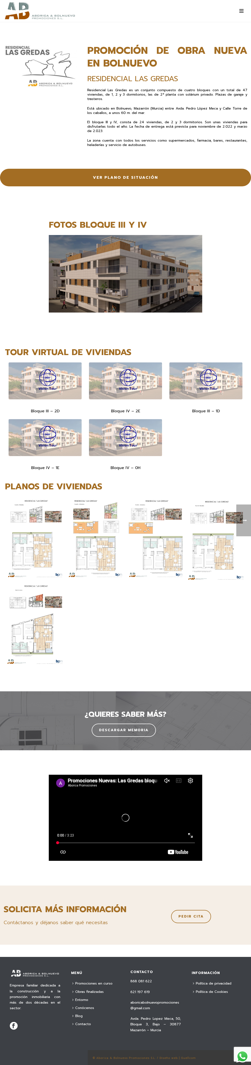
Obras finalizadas (89, 991)
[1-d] (35, 538)
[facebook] (14, 1026)
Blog (79, 1016)
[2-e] (155, 538)
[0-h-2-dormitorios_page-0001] (35, 624)
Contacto (83, 1024)
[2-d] (95, 538)
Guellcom (188, 1058)
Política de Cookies (212, 991)
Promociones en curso (94, 983)
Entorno (81, 999)
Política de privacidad (213, 983)
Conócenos (84, 1007)
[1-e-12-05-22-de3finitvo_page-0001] (216, 539)
